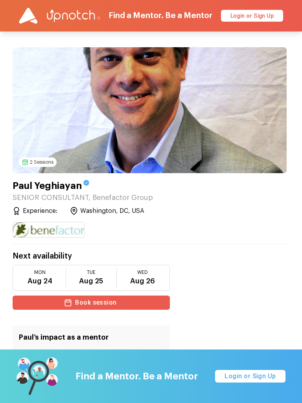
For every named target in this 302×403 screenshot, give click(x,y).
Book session (96, 302)
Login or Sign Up (252, 16)
